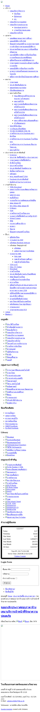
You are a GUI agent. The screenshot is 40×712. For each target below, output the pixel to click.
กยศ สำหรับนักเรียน (21, 262)
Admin (7, 312)
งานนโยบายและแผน (22, 30)
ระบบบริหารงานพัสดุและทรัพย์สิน (23, 200)
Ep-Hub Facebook (11, 428)
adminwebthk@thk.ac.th (15, 701)
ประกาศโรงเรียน (16, 165)
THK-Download (16, 187)
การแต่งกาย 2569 (16, 240)
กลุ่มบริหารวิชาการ (17, 11)
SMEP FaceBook (11, 426)
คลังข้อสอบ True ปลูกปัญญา (20, 304)
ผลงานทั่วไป (19, 101)
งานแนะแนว (15, 307)
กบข (11, 211)
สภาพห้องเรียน (11, 421)
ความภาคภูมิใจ (11, 418)
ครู (15, 19)
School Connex (15, 218)
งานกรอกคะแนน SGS (18, 310)
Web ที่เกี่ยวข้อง (16, 126)
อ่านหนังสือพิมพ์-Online (19, 299)
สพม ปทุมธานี (15, 203)
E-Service (13, 155)
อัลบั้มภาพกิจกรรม (17, 171)
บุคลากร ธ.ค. (15, 195)
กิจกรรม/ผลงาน (11, 424)
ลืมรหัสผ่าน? (10, 589)
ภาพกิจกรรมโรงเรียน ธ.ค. (20, 213)
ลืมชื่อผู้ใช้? (9, 592)
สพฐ (11, 221)
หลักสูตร (13, 174)
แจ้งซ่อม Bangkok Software (20, 243)
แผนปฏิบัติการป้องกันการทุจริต (22, 68)
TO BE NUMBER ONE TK (20, 131)
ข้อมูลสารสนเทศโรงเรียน (19, 232)
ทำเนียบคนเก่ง (19, 123)
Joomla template (6, 709)
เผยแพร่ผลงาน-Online (18, 88)
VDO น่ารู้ (13, 265)
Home (7, 6)
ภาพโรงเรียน (15, 271)
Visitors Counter (20, 556)
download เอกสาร (21, 27)
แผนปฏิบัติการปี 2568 (18, 41)
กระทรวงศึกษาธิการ (18, 223)
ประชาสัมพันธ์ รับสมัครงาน (20, 168)
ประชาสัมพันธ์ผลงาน (18, 85)
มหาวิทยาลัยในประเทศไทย (20, 301)
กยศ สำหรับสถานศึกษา (23, 259)
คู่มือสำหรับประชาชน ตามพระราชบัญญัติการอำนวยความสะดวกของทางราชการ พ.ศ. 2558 (23, 287)
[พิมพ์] (19, 621)
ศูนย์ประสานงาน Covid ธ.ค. (20, 182)
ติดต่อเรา (8, 314)
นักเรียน (17, 14)
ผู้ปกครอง (18, 16)
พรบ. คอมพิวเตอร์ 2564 (19, 176)
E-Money (13, 208)
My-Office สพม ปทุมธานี (19, 206)
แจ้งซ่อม (17, 248)
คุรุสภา (12, 226)
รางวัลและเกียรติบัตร (18, 129)
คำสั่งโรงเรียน (15, 163)
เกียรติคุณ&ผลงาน (17, 90)
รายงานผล (14, 82)
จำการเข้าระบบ (9, 578)
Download (13, 269)
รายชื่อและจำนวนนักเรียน (20, 279)
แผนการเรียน (10, 416)
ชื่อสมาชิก (7, 569)
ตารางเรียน (14, 282)
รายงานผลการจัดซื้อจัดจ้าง (20, 160)
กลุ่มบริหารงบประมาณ (19, 25)
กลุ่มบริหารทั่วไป (16, 33)
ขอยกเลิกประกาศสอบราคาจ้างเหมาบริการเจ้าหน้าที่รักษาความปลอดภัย (19, 611)
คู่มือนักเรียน (14, 237)
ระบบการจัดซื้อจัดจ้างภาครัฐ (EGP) (23, 216)
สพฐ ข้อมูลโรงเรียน (17, 277)
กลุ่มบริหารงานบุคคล (18, 22)
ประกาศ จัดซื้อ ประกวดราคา (24, 596)
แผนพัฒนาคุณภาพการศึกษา (21, 38)
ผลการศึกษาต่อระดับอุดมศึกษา (26, 120)
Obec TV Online (16, 267)
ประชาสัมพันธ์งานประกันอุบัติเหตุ (23, 274)
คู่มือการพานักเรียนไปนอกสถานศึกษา (24, 77)
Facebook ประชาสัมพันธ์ (19, 179)
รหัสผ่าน (6, 574)
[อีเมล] (26, 621)
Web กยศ (17, 256)
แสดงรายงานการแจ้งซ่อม (24, 251)
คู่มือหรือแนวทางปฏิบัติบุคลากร (22, 60)
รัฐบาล (12, 229)
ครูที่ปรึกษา (14, 198)
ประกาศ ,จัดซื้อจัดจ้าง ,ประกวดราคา (24, 157)
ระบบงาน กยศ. (15, 254)
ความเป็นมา (10, 413)
